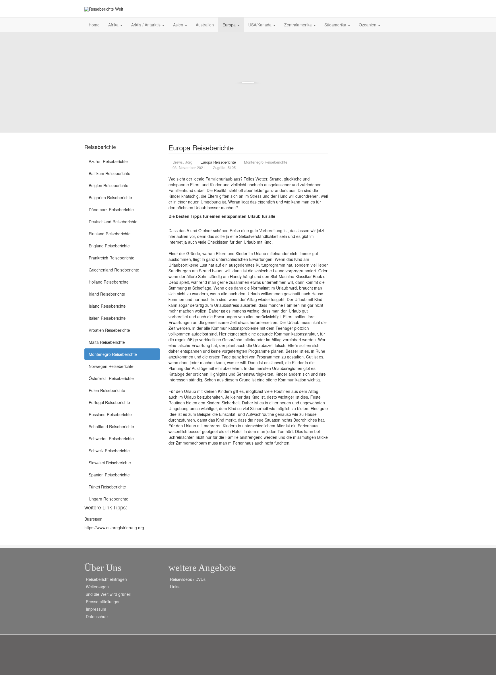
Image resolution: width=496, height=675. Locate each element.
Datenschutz (97, 616)
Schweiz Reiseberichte (109, 450)
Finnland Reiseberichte (110, 233)
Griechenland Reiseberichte (114, 270)
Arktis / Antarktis (146, 25)
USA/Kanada (260, 25)
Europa (229, 25)
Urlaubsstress (226, 305)
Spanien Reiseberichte (109, 475)
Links (174, 586)
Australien (205, 25)
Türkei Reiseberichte (107, 487)
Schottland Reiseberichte (111, 426)
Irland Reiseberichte (107, 294)
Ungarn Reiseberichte (108, 499)
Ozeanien (368, 25)
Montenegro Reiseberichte (113, 354)
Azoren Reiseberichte (108, 161)
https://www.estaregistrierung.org (114, 527)
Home (94, 25)
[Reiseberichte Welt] (103, 9)
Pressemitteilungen (103, 601)
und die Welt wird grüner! (108, 594)
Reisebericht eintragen (106, 579)
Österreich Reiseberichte (111, 378)
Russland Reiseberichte (110, 414)
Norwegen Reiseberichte (111, 366)
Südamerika (335, 25)
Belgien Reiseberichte (108, 185)
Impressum (96, 609)
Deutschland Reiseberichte (113, 221)
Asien (178, 25)
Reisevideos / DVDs (188, 579)
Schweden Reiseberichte (111, 438)
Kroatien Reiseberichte (109, 330)
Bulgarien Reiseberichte (110, 197)
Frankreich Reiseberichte (111, 258)
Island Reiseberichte (107, 306)
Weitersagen (97, 586)
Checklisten (218, 242)
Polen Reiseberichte (107, 390)
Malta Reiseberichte (107, 342)
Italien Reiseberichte (107, 318)
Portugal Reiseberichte (109, 402)
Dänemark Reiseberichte (111, 209)
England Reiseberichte (109, 246)
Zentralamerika (298, 25)
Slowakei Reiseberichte (110, 462)
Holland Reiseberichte (109, 282)
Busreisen (93, 519)
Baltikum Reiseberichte (109, 173)
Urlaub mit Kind (258, 242)
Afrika (114, 25)
